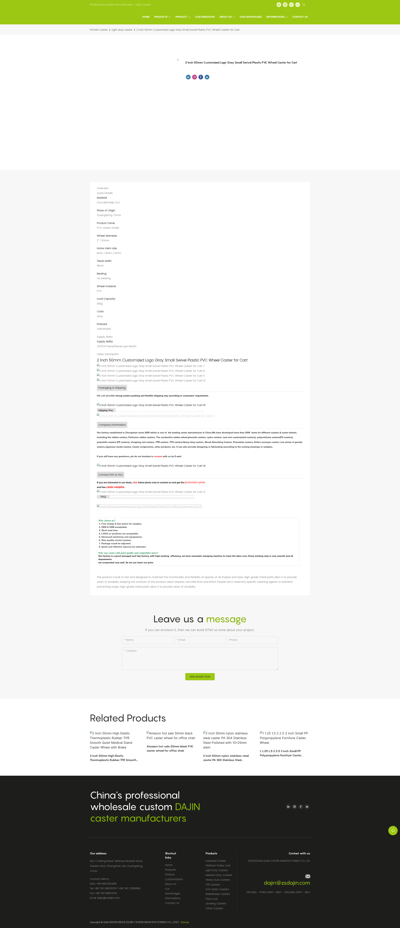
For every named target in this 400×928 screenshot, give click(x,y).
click (135, 482)
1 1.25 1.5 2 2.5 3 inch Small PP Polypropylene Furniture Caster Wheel (280, 753)
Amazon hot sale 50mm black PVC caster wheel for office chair (170, 748)
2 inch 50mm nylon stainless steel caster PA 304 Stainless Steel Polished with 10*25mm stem (226, 758)
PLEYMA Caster (99, 30)
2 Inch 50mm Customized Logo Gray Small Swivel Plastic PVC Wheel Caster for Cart (188, 30)
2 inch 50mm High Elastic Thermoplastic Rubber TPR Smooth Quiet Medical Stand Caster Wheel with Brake (113, 758)
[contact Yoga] (137, 482)
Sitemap (185, 922)
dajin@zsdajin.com (287, 883)
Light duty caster (122, 30)
